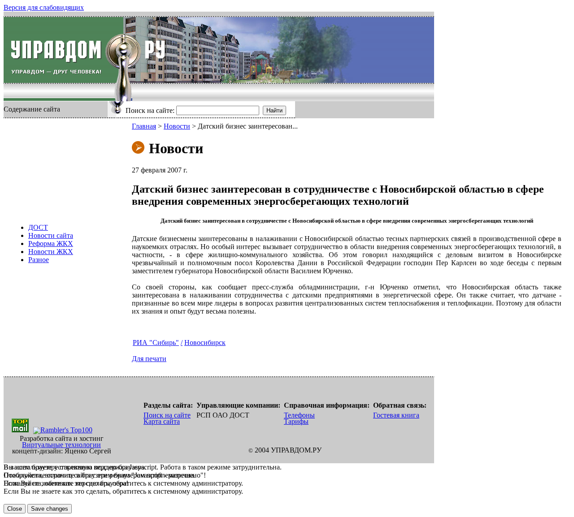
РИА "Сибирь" (156, 342)
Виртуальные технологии (61, 444)
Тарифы (296, 421)
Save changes (49, 508)
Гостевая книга (396, 415)
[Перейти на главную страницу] (63, 50)
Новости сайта (50, 235)
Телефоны (299, 415)
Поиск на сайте (167, 415)
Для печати (149, 358)
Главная (144, 126)
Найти (274, 110)
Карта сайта (162, 421)
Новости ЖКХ (50, 251)
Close (14, 508)
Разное (38, 259)
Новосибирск (205, 342)
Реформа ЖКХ (50, 243)
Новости (177, 126)
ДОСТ (38, 227)
